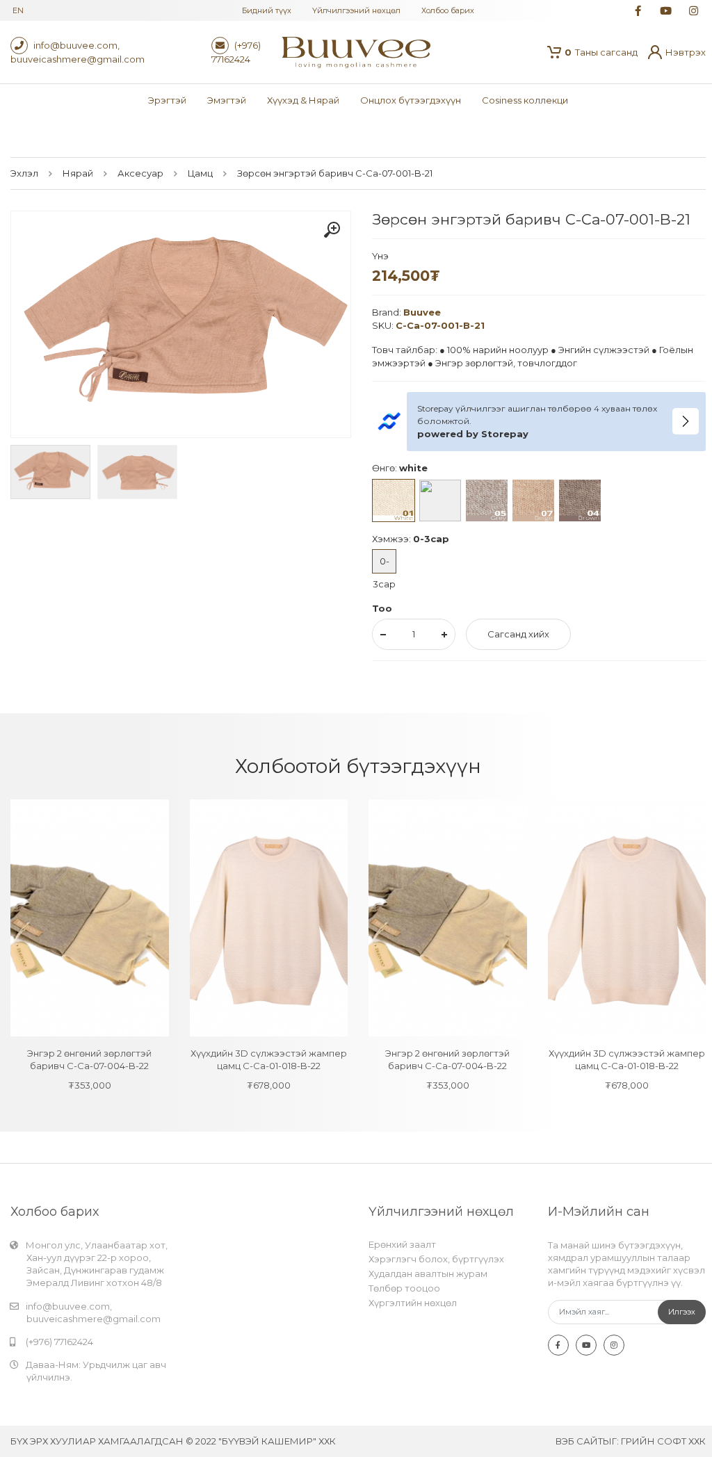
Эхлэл (24, 173)
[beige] (533, 500)
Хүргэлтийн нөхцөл (413, 1302)
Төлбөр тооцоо (404, 1288)
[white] (393, 500)
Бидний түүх (266, 10)
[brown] (579, 500)
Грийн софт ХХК (663, 1441)
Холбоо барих (447, 10)
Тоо (382, 608)
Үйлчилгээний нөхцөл (356, 10)
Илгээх (681, 1312)
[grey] (486, 500)
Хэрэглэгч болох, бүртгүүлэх (436, 1258)
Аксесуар (140, 173)
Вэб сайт (579, 1441)
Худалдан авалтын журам (428, 1273)
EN (18, 10)
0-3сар (384, 564)
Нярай (78, 173)
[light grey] (440, 500)
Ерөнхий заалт (402, 1244)
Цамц (200, 173)
